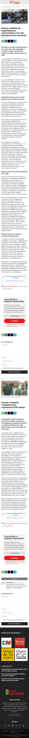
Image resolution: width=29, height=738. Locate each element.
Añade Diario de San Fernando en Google (14, 280)
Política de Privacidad (12, 326)
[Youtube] (23, 725)
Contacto (17, 732)
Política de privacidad (13, 730)
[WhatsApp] (2, 41)
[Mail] (9, 725)
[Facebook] (5, 41)
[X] (9, 41)
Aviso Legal (19, 324)
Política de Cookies (21, 730)
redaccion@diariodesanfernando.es (14, 716)
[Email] (12, 41)
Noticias (5, 6)
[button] (2, 2)
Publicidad (12, 732)
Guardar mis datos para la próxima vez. (13, 368)
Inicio (2, 6)
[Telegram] (15, 41)
